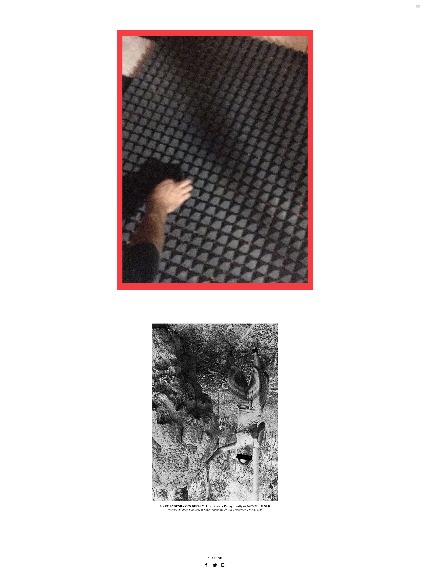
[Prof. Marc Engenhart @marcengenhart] (25, 6)
